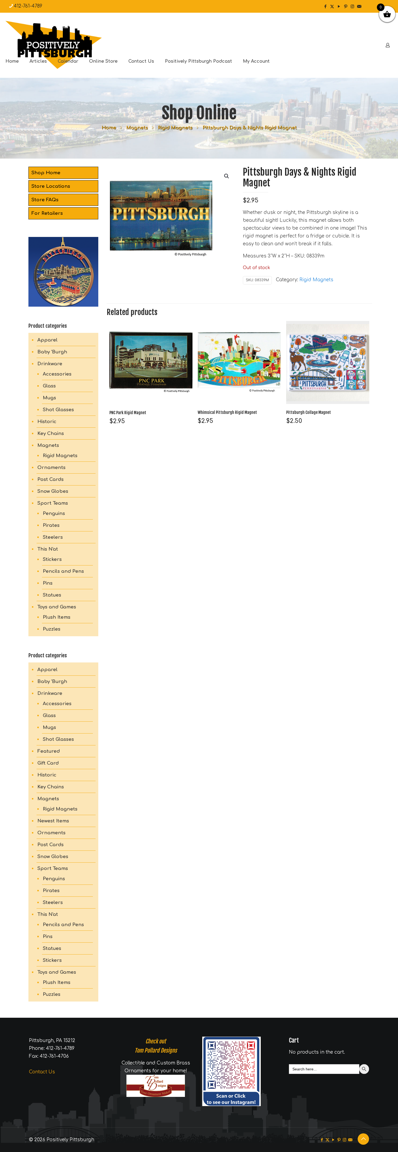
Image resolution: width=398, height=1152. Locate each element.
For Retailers (47, 213)
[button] (226, 176)
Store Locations (50, 186)
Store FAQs (44, 199)
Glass (49, 386)
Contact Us (42, 1071)
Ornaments (51, 467)
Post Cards (50, 479)
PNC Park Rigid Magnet (127, 412)
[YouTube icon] (339, 6)
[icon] (359, 6)
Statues (52, 595)
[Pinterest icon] (346, 6)
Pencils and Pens (63, 571)
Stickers (52, 559)
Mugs (49, 397)
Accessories (57, 374)
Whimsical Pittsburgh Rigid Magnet (227, 412)
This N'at (47, 549)
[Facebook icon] (325, 6)
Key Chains (50, 433)
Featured (48, 751)
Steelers (53, 537)
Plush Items (56, 617)
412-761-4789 (28, 6)
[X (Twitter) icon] (332, 6)
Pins (48, 583)
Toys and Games (56, 607)
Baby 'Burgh (52, 351)
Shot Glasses (58, 409)
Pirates (51, 525)
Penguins (54, 513)
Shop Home (45, 172)
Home (109, 127)
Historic (46, 421)
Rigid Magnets (175, 127)
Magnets (137, 127)
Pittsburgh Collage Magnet (308, 412)
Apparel (47, 340)
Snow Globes (52, 491)
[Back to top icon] (363, 1139)
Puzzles (51, 629)
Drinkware (49, 363)
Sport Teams (52, 503)
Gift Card (48, 763)
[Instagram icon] (352, 6)
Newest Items (53, 820)
